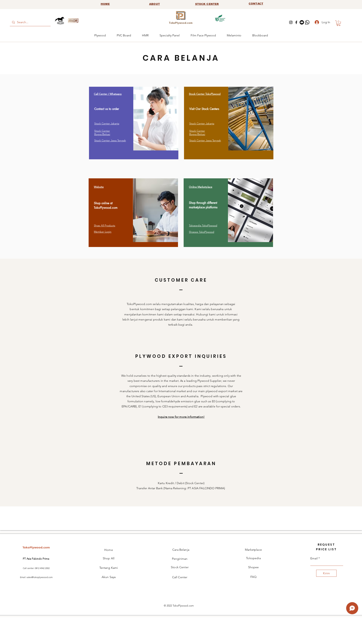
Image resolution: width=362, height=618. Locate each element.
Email (314, 558)
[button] (338, 23)
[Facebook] (296, 22)
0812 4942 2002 (42, 568)
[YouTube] (302, 22)
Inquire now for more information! (181, 417)
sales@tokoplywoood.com (40, 577)
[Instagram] (291, 22)
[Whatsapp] (307, 22)
